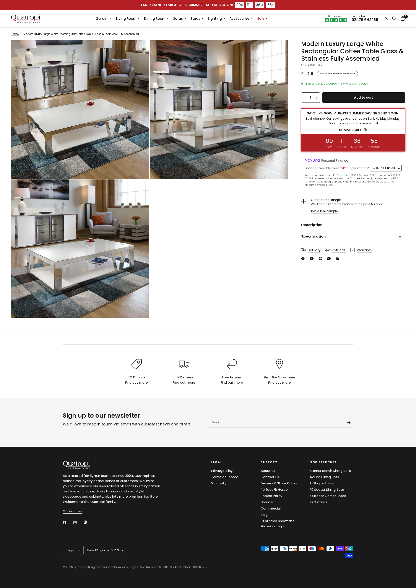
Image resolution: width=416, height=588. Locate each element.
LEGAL (216, 462)
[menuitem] (103, 18)
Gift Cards (318, 502)
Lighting (215, 18)
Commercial (271, 508)
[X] (312, 258)
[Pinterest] (321, 258)
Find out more (136, 382)
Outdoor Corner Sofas (328, 496)
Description (312, 224)
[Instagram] (78, 522)
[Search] (394, 18)
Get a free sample (324, 211)
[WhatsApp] (329, 258)
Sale (260, 18)
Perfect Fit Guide (274, 489)
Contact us (270, 477)
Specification (313, 236)
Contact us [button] (72, 511)
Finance (267, 502)
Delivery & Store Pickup (279, 483)
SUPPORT (269, 462)
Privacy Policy (221, 470)
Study (195, 18)
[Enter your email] (348, 422)
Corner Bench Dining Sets (330, 470)
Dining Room (155, 18)
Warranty (218, 483)
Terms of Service (224, 477)
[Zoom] (140, 49)
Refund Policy (271, 496)
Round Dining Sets (324, 477)
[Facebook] (303, 258)
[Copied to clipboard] (338, 258)
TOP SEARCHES (323, 462)
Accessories (239, 18)
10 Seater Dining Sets (327, 489)
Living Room (126, 18)
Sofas (178, 18)
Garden (102, 18)
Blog (264, 514)
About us (268, 470)
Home (15, 34)
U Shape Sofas (322, 483)
